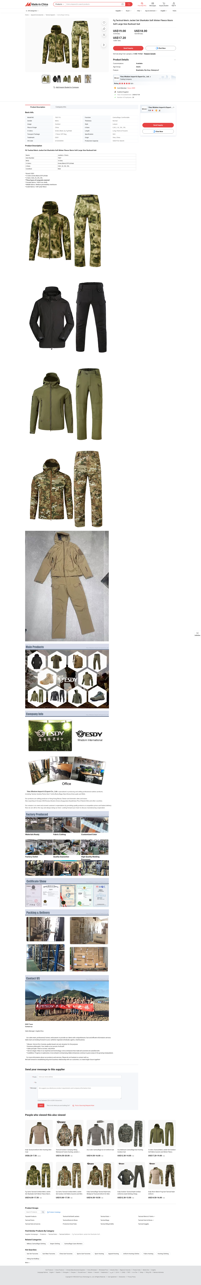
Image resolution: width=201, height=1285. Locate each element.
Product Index (137, 1270)
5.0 (149, 110)
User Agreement (112, 1277)
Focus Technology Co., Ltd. (87, 1277)
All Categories (32, 11)
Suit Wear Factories (49, 1254)
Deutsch (96, 1272)
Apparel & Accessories (37, 15)
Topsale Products (30, 1216)
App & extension (150, 11)
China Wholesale (92, 1270)
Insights (153, 1270)
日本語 (123, 1272)
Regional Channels (125, 1270)
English (52, 1272)
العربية (111, 1272)
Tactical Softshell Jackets (71, 1216)
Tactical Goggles (143, 1224)
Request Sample (150, 54)
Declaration (122, 1277)
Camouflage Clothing (63, 15)
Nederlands (104, 1272)
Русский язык (82, 1272)
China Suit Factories (65, 1254)
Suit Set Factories (32, 1254)
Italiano (90, 1272)
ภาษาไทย (134, 1272)
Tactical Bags (104, 1220)
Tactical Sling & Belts (107, 1224)
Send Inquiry (128, 48)
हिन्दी (129, 1272)
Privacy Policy (132, 1277)
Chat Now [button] (162, 48)
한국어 (117, 1272)
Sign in (174, 5)
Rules (174, 11)
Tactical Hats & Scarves (32, 1224)
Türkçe (141, 1272)
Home (27, 15)
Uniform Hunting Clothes (131, 1254)
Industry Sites (114, 1270)
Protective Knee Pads (70, 1224)
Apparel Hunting (113, 1254)
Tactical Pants (29, 1220)
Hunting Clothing (163, 1254)
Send (41, 1105)
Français (73, 1272)
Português (66, 1272)
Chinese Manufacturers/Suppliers (75, 1270)
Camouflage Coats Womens (73, 1244)
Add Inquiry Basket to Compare (67, 87)
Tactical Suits (104, 1216)
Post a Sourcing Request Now (83, 1105)
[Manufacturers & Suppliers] (36, 4)
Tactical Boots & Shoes (70, 1220)
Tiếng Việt (148, 1272)
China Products (59, 1270)
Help (138, 11)
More (27, 1262)
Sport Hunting (99, 1254)
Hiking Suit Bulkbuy (33, 1259)
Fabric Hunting (148, 1254)
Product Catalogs (55, 1212)
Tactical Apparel (50, 15)
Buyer (128, 11)
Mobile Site (146, 1270)
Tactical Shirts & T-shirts (146, 1216)
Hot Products (49, 1270)
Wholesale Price (103, 1270)
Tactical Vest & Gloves (145, 1220)
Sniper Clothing (55, 1244)
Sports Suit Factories (83, 1254)
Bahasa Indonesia (158, 1272)
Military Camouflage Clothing (36, 1244)
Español (58, 1272)
